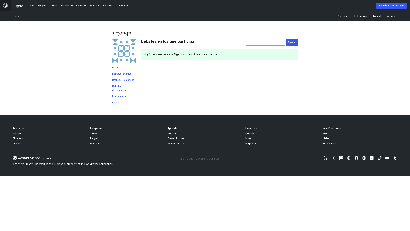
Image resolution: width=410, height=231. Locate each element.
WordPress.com (332, 128)
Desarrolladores (176, 138)
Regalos (251, 143)
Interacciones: (120, 96)
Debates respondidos (119, 88)
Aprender (173, 128)
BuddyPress (330, 143)
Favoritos (117, 102)
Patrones (95, 143)
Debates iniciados (121, 73)
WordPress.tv (176, 143)
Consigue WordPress (391, 5)
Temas (93, 133)
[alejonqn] (124, 51)
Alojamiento (19, 138)
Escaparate (96, 128)
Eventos (249, 133)
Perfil (115, 67)
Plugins (94, 138)
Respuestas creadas (123, 79)
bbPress (328, 138)
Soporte (172, 133)
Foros (16, 16)
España (47, 158)
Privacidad (18, 143)
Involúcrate (251, 128)
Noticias (17, 133)
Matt (326, 133)
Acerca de (18, 128)
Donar (249, 138)
